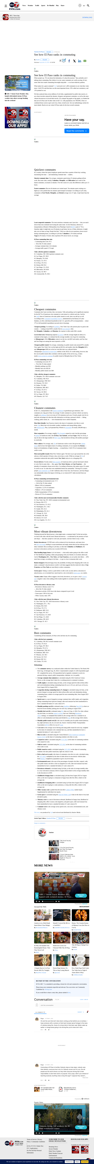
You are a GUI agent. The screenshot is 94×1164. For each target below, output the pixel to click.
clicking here (48, 989)
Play (57, 5)
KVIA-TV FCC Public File (35, 1146)
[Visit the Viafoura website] (85, 1099)
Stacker (38, 59)
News (24, 5)
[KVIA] (14, 5)
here (69, 992)
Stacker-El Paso (51, 818)
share (82, 1029)
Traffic (37, 5)
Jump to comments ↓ (40, 823)
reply (42, 1029)
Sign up (86, 999)
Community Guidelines (38, 1141)
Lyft (55, 86)
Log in (81, 999)
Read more (85, 1077)
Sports (43, 5)
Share (62, 5)
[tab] (40, 1012)
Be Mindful (50, 5)
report (86, 1029)
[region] (61, 1049)
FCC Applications (32, 1148)
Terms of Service (32, 1139)
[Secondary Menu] (7, 5)
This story (37, 812)
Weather (30, 5)
